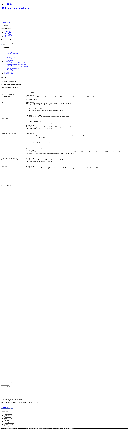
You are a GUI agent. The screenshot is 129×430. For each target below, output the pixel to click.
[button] (7, 408)
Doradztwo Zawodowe (12, 70)
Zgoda (72, 428)
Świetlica (9, 54)
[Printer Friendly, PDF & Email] (4, 182)
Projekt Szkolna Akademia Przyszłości (16, 62)
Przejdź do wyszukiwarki (10, 4)
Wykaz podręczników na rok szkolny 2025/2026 (18, 66)
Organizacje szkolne (11, 58)
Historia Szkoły (7, 32)
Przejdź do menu (7, 1)
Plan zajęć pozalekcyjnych (13, 53)
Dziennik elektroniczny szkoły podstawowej (17, 64)
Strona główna (7, 31)
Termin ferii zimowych (12, 57)
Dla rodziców (7, 61)
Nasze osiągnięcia (8, 72)
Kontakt (5, 36)
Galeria (5, 75)
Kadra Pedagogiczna (8, 34)
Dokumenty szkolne (8, 35)
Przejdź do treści (7, 3)
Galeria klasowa (10, 60)
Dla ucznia (6, 50)
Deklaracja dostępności (9, 73)
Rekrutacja (9, 69)
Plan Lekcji (9, 52)
